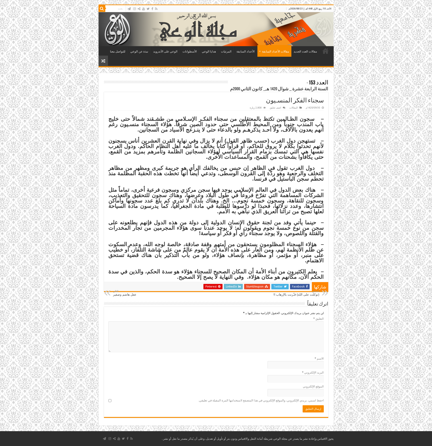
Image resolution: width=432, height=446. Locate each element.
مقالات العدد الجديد (305, 51)
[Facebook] (152, 8)
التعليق (318, 318)
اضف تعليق (275, 107)
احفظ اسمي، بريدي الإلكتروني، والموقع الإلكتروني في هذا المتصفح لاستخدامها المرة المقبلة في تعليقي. (261, 400)
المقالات (293, 107)
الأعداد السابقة (245, 51)
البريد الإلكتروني (313, 372)
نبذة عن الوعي (139, 51)
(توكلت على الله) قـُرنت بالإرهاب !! (296, 293)
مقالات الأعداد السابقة (275, 51)
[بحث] (102, 8)
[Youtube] (143, 8)
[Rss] (156, 8)
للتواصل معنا (117, 51)
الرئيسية (325, 51)
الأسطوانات (189, 51)
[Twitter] (148, 8)
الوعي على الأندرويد (165, 51)
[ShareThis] (139, 8)
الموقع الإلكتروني (313, 386)
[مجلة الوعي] (216, 29)
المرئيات (226, 51)
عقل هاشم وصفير (124, 293)
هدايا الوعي (209, 51)
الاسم (319, 358)
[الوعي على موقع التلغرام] (129, 8)
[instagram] (134, 8)
